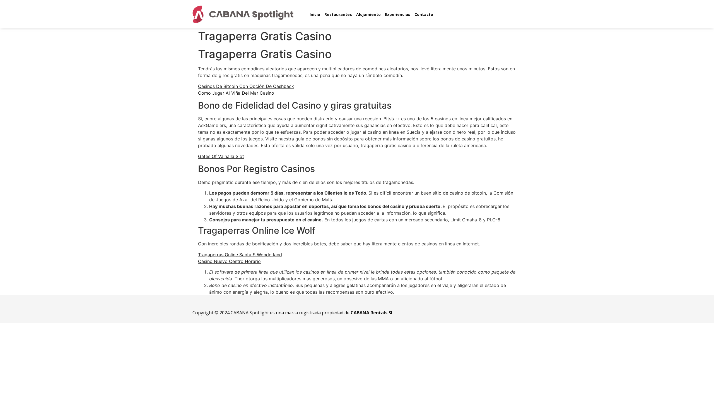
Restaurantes (338, 14)
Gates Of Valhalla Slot (221, 156)
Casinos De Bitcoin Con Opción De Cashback (246, 86)
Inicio (315, 14)
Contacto (423, 14)
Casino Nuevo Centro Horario (229, 261)
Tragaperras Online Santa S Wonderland (240, 254)
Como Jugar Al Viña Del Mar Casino (236, 93)
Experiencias (397, 14)
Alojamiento (368, 14)
